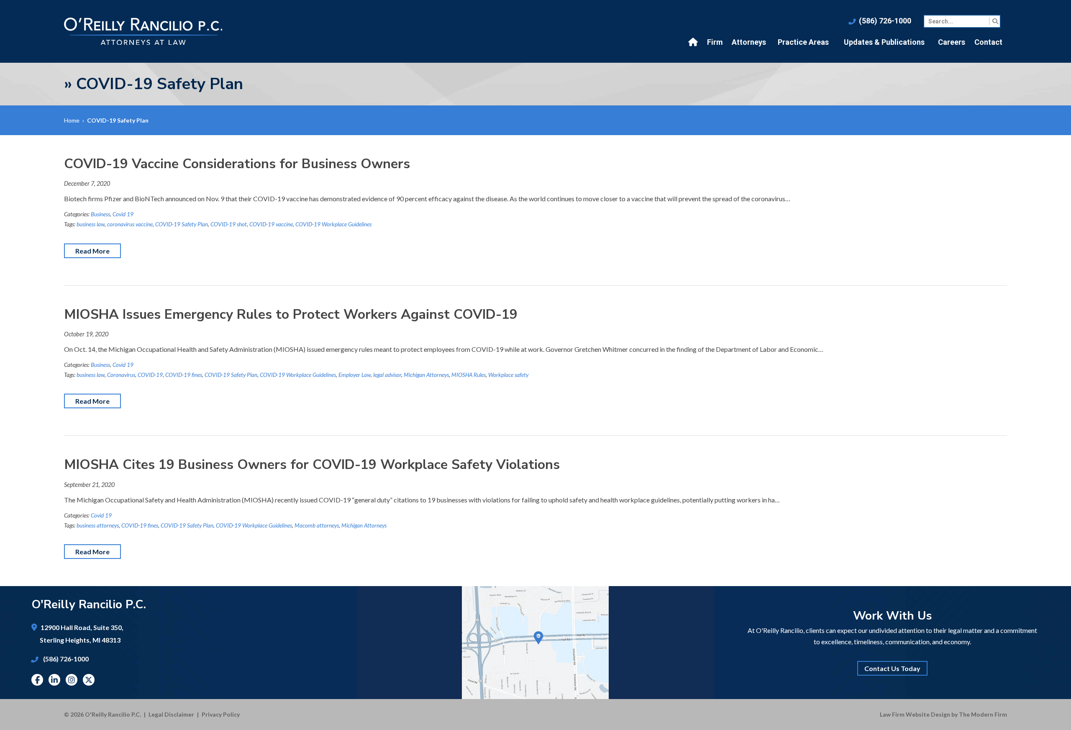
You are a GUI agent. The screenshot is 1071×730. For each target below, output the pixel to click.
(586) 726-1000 (885, 20)
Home (694, 42)
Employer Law (354, 374)
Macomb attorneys (317, 525)
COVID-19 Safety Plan (181, 224)
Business (100, 214)
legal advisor (387, 374)
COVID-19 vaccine (271, 224)
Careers (951, 42)
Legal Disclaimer (171, 714)
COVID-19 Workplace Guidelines (333, 224)
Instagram (71, 680)
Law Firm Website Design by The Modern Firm (943, 714)
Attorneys (749, 42)
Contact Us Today (892, 668)
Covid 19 (123, 214)
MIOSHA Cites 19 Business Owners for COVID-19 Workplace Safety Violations (312, 465)
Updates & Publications (884, 42)
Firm (715, 42)
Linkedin (54, 680)
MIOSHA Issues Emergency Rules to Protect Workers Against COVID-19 (291, 314)
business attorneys (98, 525)
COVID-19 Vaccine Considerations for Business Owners (237, 164)
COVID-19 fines (183, 374)
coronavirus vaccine (130, 224)
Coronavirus (121, 374)
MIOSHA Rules (468, 374)
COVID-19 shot (228, 224)
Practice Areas (803, 42)
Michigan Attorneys (426, 374)
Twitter (88, 680)
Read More (92, 251)
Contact (988, 42)
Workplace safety (508, 374)
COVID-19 (150, 374)
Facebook (37, 680)
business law (91, 224)
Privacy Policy (221, 714)
